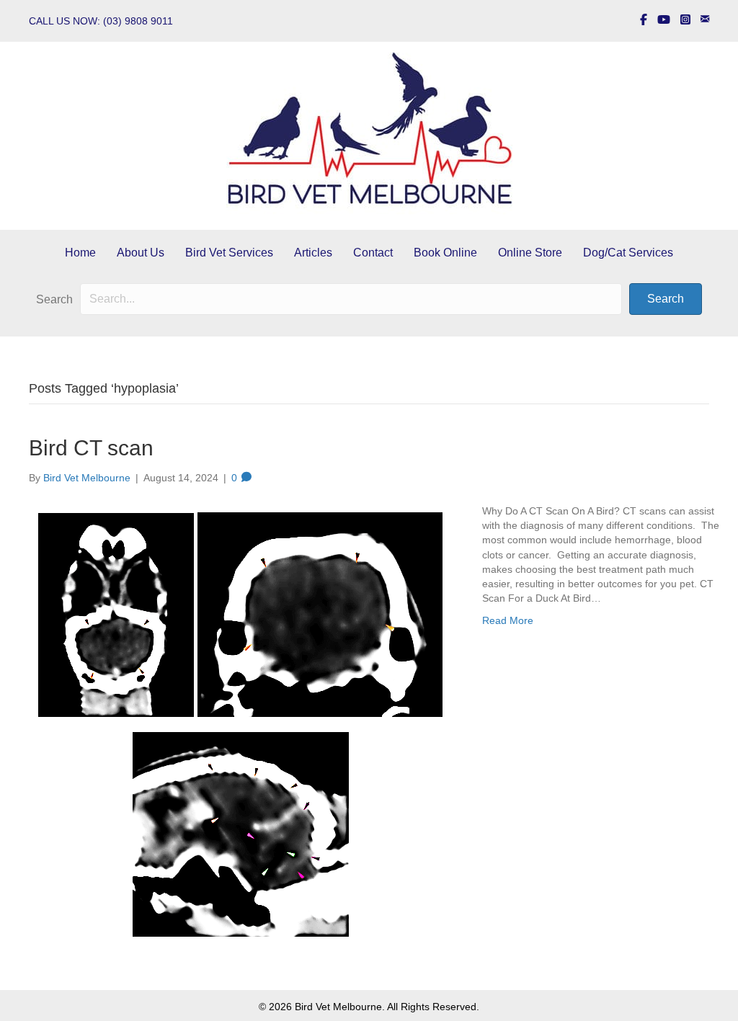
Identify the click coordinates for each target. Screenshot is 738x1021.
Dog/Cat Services (628, 252)
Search (54, 299)
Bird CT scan (91, 448)
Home (80, 252)
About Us (140, 252)
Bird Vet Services (229, 252)
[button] (665, 299)
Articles (313, 252)
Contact (373, 252)
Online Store (530, 252)
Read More (507, 620)
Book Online (445, 252)
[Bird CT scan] (241, 722)
